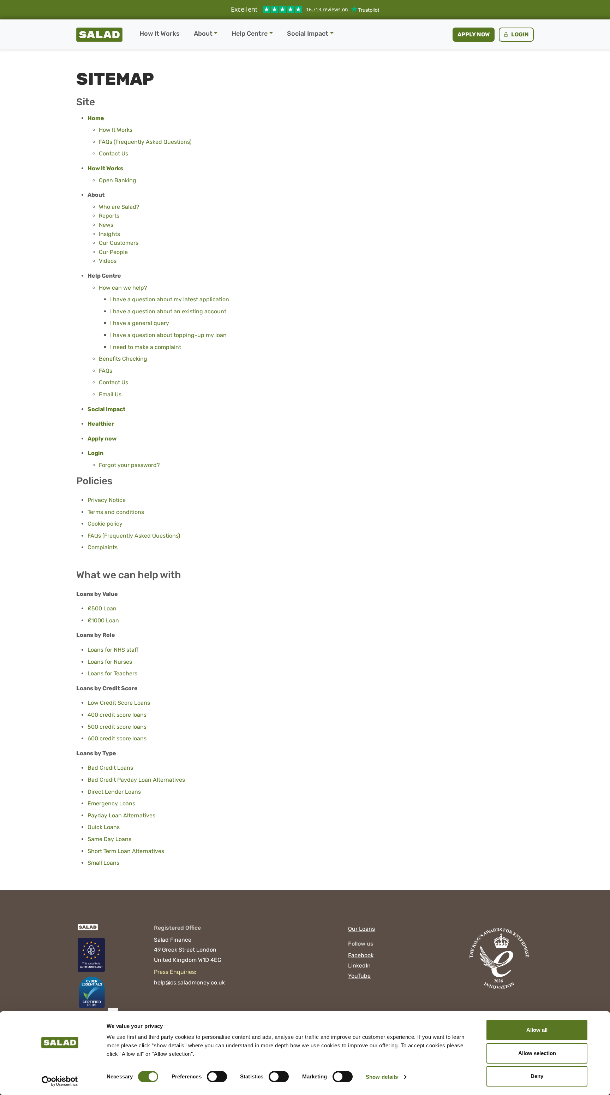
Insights (109, 234)
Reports (109, 215)
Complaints (103, 547)
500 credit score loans (117, 726)
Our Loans (361, 928)
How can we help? (123, 287)
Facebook (360, 955)
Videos (107, 261)
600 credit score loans (117, 738)
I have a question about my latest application (169, 299)
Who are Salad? (119, 206)
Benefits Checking (123, 358)
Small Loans (103, 862)
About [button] (203, 33)
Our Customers (118, 242)
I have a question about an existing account (168, 311)
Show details (382, 1077)
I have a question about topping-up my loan (168, 335)
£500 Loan (102, 608)
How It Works (159, 33)
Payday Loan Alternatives (121, 815)
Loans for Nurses (110, 661)
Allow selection (537, 1053)
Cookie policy (105, 523)
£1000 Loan (103, 620)
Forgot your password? (129, 465)
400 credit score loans (117, 714)
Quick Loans (104, 827)
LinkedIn (359, 965)
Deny (537, 1076)
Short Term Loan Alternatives (126, 851)
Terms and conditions (116, 512)
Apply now (474, 34)
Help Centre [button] (250, 33)
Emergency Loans (111, 803)
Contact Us (113, 153)
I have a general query (139, 323)
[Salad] (87, 930)
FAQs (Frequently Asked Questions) (145, 141)
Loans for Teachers (112, 673)
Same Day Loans (109, 839)
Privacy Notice (107, 500)
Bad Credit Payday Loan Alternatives (136, 779)
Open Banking (117, 180)
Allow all (537, 1030)
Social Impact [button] (307, 33)
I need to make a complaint (145, 347)
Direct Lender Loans (114, 791)
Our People (113, 252)
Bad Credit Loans (110, 767)
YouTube (359, 975)
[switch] (217, 1076)
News (106, 224)
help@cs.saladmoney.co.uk (189, 982)
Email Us (110, 394)
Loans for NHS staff (113, 649)
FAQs (105, 370)
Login (519, 34)
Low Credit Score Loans (119, 702)
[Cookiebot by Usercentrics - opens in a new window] (60, 1081)
